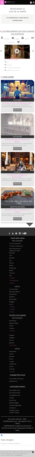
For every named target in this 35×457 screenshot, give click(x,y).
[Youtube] (24, 233)
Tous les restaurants (15, 243)
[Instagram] (20, 233)
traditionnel (12, 364)
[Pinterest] (16, 233)
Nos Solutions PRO (14, 393)
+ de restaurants (13, 280)
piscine (11, 359)
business (11, 356)
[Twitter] (13, 233)
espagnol (11, 335)
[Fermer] (33, 452)
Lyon (10, 255)
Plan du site (12, 400)
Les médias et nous (14, 395)
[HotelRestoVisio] (9, 2)
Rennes (11, 263)
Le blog (11, 398)
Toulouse (12, 273)
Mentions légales (14, 403)
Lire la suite (17, 109)
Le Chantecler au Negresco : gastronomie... (17, 176)
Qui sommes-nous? (14, 390)
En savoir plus (18, 455)
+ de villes (12, 278)
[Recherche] (34, 2)
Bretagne (11, 302)
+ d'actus (11, 283)
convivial (11, 369)
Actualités (17, 137)
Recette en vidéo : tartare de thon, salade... (17, 211)
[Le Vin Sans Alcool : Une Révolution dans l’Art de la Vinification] (17, 89)
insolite (11, 326)
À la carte (17, 100)
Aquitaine (12, 297)
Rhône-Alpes (13, 299)
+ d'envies (12, 331)
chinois (11, 340)
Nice (10, 275)
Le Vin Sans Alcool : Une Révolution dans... (17, 103)
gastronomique (13, 323)
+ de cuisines (13, 345)
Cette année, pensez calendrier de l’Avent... (17, 140)
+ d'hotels (12, 309)
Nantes (11, 265)
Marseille (11, 258)
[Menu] (2, 2)
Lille (10, 260)
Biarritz (11, 270)
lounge (11, 361)
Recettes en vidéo (17, 207)
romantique (12, 321)
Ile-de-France (13, 294)
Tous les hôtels (13, 289)
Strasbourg (12, 268)
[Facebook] (9, 233)
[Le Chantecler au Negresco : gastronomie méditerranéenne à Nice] (17, 161)
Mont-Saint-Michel (14, 292)
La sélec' (17, 172)
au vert (11, 366)
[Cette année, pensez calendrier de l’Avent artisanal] (17, 124)
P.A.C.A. (11, 304)
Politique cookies (14, 410)
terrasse (11, 328)
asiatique (11, 338)
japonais (11, 343)
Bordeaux (12, 253)
